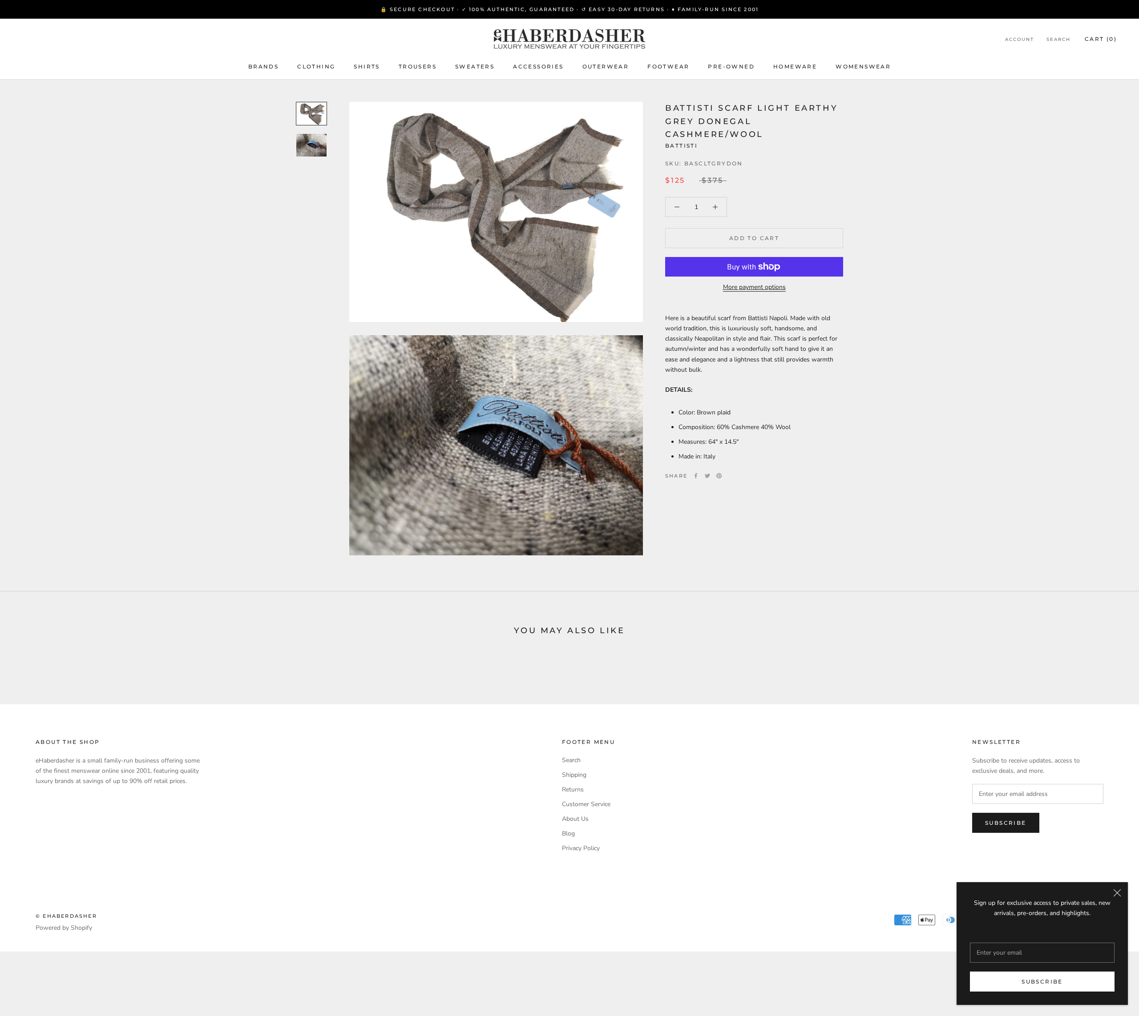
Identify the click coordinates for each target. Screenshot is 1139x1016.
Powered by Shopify (64, 928)
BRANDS (263, 66)
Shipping (574, 775)
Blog (568, 833)
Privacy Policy (581, 848)
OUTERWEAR (605, 66)
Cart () (1101, 39)
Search (1058, 39)
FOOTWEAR (668, 66)
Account (1019, 39)
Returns (573, 789)
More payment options (754, 287)
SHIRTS (367, 66)
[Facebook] (696, 475)
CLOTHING (316, 66)
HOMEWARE (795, 66)
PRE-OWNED (731, 66)
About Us (575, 819)
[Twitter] (707, 475)
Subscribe (1042, 981)
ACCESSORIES (538, 66)
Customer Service (586, 804)
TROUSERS (417, 66)
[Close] (1117, 893)
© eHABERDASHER (66, 916)
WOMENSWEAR (863, 66)
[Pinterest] (719, 475)
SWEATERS (474, 66)
